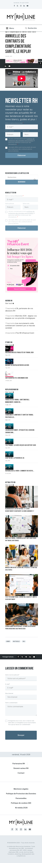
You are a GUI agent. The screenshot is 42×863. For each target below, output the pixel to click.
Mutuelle (16, 641)
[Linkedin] (24, 6)
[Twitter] (17, 6)
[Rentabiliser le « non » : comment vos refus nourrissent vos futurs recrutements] (9, 467)
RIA (24, 641)
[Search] (30, 28)
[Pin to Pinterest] (26, 656)
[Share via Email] (9, 66)
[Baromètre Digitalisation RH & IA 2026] (9, 361)
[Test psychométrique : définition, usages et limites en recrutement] (21, 585)
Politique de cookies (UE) (21, 803)
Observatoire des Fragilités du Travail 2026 (19, 353)
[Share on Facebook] (40, 63)
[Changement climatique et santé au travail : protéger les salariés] (9, 411)
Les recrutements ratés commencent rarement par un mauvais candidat (20, 325)
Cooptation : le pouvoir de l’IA (14, 458)
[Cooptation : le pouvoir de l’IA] (9, 454)
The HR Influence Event (25, 333)
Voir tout (8, 303)
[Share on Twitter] (22, 656)
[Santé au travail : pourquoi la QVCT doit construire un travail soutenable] (21, 526)
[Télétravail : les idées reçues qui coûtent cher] (9, 441)
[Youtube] (27, 6)
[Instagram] (20, 6)
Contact (21, 773)
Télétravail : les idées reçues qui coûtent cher (20, 445)
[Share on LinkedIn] (5, 66)
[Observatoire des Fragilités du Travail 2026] (9, 348)
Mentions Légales (21, 789)
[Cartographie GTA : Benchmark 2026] (9, 374)
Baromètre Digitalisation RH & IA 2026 (17, 365)
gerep (8, 641)
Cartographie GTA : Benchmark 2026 (16, 378)
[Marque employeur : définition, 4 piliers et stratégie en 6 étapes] (21, 556)
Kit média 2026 (21, 808)
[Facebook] (14, 6)
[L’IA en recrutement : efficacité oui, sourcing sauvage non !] (9, 426)
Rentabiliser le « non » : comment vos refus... (19, 471)
